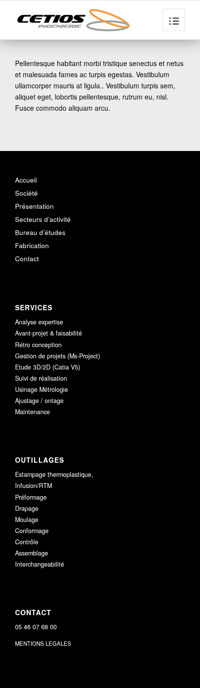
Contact (27, 258)
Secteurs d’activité (43, 219)
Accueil (26, 180)
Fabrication (32, 245)
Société (26, 193)
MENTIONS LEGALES (43, 643)
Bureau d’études (40, 232)
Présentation (34, 206)
